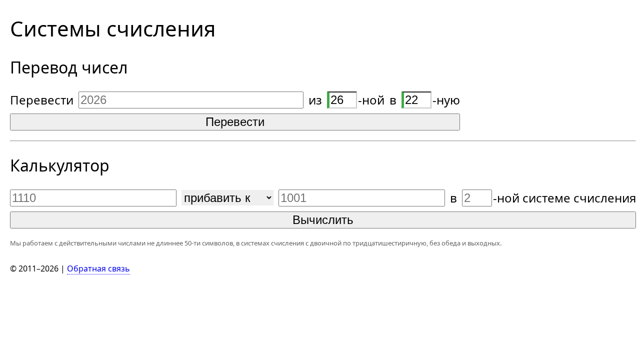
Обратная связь (98, 268)
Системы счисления (113, 28)
